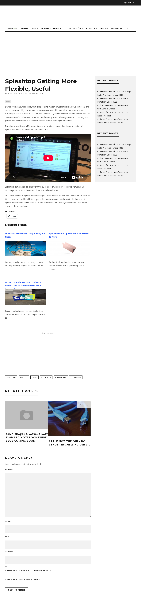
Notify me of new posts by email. (22, 579)
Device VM (11, 377)
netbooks (46, 377)
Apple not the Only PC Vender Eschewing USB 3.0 (70, 443)
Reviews (46, 28)
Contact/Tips (75, 28)
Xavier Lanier (12, 94)
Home (24, 28)
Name (8, 521)
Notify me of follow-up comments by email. (28, 570)
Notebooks (60, 377)
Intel (34, 377)
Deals (34, 28)
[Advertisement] (70, 52)
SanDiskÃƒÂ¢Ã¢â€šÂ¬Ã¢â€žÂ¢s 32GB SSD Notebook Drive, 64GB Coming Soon (30, 437)
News (8, 101)
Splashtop (76, 377)
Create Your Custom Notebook (107, 28)
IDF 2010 (24, 377)
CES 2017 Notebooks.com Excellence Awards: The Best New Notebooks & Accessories (23, 285)
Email (8, 536)
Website (9, 552)
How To (58, 28)
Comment (10, 469)
